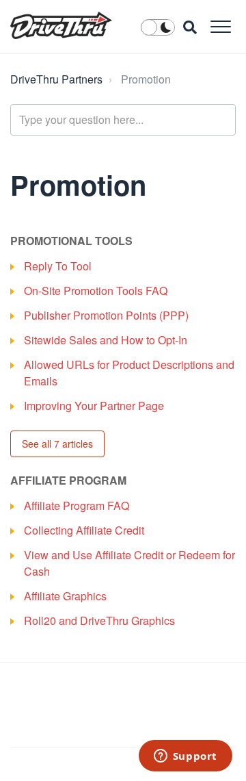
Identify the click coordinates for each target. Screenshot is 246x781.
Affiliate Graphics (65, 596)
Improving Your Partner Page (94, 405)
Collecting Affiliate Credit (84, 530)
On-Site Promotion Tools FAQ (95, 290)
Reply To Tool (58, 266)
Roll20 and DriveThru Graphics (99, 620)
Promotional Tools (71, 240)
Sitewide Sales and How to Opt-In (105, 340)
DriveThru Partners (56, 79)
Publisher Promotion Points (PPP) (106, 315)
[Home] (61, 25)
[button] (220, 26)
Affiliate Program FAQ (76, 505)
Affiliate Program (68, 480)
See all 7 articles (57, 443)
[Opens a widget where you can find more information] (185, 757)
